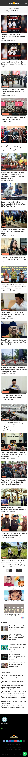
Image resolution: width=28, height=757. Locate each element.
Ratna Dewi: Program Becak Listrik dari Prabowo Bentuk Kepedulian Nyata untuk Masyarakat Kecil (13, 482)
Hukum (4, 31)
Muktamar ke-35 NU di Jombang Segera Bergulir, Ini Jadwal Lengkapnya (17, 656)
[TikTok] (24, 741)
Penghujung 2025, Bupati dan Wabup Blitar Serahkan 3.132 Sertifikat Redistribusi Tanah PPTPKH (14, 535)
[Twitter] (7, 741)
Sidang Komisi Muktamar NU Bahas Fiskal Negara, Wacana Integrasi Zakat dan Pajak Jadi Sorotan (14, 701)
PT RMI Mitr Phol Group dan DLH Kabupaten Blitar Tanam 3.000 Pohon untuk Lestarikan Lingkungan (13, 563)
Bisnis (4, 198)
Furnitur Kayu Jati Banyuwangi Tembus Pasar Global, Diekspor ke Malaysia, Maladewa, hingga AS (13, 687)
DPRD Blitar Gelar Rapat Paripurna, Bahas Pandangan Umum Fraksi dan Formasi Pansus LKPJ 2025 (13, 454)
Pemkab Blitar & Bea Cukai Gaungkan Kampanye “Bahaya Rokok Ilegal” (14, 36)
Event (4, 141)
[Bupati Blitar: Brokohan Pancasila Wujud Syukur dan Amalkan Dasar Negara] (14, 219)
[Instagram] (9, 741)
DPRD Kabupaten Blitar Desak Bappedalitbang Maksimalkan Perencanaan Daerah (11, 397)
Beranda (10, 8)
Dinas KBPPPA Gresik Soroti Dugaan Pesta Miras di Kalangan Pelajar (17, 664)
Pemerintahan (5, 86)
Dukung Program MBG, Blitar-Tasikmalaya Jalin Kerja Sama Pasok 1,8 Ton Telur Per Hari (13, 204)
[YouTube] (15, 741)
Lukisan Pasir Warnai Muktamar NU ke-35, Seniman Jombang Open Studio (18, 627)
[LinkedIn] (12, 741)
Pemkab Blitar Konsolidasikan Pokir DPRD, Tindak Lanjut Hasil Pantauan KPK (13, 259)
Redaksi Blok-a (6, 235)
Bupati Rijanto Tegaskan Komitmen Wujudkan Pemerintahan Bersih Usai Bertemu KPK (13, 342)
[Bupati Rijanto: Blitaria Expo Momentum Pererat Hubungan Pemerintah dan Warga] (14, 134)
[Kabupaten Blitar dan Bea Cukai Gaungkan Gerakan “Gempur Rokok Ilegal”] (14, 51)
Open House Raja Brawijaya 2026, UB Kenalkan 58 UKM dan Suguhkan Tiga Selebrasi (12, 677)
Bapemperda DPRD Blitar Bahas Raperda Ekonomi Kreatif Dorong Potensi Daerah (12, 314)
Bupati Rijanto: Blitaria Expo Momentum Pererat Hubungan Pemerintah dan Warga (11, 147)
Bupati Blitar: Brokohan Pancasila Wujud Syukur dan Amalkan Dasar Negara (13, 232)
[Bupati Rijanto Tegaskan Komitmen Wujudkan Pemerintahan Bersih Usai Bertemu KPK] (14, 329)
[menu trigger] (2, 3)
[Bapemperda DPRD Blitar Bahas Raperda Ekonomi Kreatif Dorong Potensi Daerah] (14, 302)
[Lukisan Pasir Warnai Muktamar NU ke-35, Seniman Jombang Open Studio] (4, 628)
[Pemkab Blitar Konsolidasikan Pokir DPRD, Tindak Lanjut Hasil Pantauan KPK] (14, 246)
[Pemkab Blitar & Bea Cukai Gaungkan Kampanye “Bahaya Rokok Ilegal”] (14, 24)
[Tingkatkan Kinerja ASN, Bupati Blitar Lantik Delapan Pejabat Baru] (14, 497)
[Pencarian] (26, 3)
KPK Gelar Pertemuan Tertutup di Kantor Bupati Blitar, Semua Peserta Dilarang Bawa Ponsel (14, 369)
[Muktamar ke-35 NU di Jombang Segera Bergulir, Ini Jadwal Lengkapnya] (4, 657)
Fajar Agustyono (6, 40)
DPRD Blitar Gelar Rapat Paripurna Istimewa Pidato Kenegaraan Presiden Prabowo (13, 119)
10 (17, 570)
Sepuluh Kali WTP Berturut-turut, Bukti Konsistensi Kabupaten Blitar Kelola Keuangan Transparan (13, 287)
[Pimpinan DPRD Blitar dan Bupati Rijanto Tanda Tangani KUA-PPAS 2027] (14, 79)
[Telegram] (18, 741)
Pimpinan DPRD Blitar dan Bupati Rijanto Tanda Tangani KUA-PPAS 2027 (12, 91)
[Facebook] (4, 741)
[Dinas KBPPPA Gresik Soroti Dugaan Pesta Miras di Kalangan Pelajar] (4, 665)
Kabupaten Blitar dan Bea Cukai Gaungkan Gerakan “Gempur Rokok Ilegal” (13, 64)
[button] (25, 754)
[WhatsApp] (21, 741)
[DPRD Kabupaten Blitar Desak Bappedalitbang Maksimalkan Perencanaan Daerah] (14, 385)
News (4, 169)
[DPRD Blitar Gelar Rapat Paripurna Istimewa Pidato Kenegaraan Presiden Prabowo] (14, 107)
